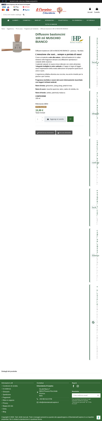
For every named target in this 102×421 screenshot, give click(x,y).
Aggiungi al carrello (57, 119)
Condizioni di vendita (10, 386)
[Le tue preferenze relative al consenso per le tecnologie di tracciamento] (98, 417)
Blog (4, 412)
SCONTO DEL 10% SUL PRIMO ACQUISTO (23, 1)
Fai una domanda (65, 132)
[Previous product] (99, 29)
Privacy (5, 403)
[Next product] (100, 29)
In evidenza (7, 389)
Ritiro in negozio (8, 400)
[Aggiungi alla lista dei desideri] (70, 119)
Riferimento (39, 104)
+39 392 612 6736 (45, 399)
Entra (4, 409)
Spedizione (7, 394)
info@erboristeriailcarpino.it (49, 402)
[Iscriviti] (98, 395)
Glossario (6, 392)
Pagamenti (6, 397)
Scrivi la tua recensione (46, 132)
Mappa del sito (8, 406)
